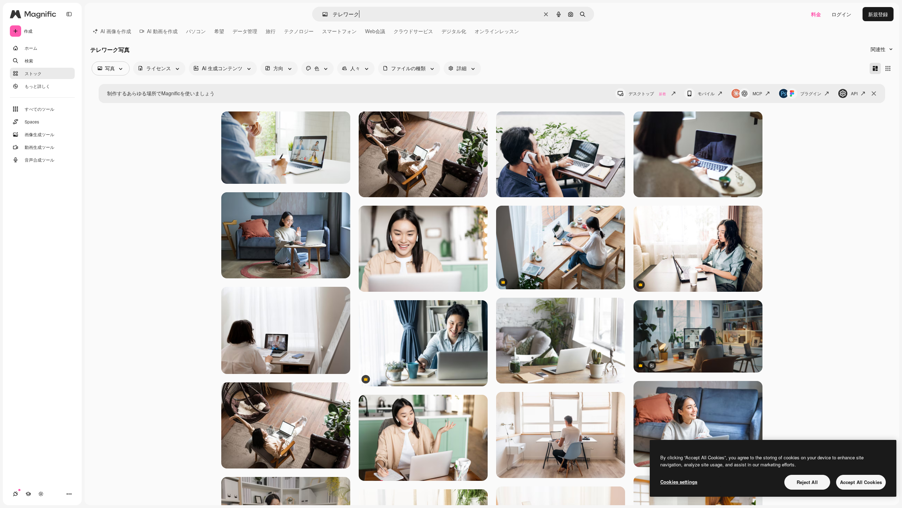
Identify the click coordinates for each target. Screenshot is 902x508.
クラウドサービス (413, 31)
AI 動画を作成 (162, 31)
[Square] (888, 68)
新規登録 (878, 14)
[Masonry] (875, 68)
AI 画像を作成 (115, 31)
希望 (219, 31)
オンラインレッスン (497, 31)
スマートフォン (339, 31)
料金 (816, 14)
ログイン (841, 14)
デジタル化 (453, 31)
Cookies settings (678, 481)
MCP (757, 93)
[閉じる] (874, 93)
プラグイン (810, 93)
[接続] (15, 494)
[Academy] (28, 494)
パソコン (196, 31)
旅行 (271, 31)
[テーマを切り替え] (41, 494)
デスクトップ (647, 93)
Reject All (807, 482)
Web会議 (375, 31)
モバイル (706, 93)
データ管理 (245, 31)
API (854, 93)
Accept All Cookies (861, 482)
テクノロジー (299, 31)
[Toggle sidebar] (69, 14)
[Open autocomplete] (322, 14)
